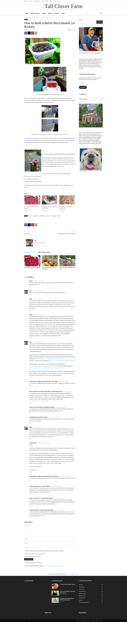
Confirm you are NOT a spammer (33, 562)
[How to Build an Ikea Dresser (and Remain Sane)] (50, 260)
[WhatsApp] (35, 33)
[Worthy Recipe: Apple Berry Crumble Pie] (67, 199)
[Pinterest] (32, 33)
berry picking (41, 215)
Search (80, 19)
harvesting (54, 215)
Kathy (30, 427)
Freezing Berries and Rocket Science (38, 417)
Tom (26, 29)
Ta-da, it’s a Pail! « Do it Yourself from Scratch (40, 498)
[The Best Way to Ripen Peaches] (55, 586)
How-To (29, 17)
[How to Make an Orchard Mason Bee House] (67, 260)
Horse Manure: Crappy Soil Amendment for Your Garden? (44, 476)
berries (30, 215)
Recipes (46, 1)
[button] (101, 13)
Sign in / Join (26, 1)
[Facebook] (25, 33)
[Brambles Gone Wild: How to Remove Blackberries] (55, 600)
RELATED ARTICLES (30, 252)
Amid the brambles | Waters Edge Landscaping (41, 510)
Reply (30, 286)
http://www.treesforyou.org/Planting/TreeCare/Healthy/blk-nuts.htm (47, 368)
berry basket (35, 215)
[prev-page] (25, 272)
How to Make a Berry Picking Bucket (32, 267)
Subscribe (82, 87)
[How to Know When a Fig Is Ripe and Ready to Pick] (55, 593)
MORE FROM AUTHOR (44, 252)
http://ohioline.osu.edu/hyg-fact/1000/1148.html (50, 358)
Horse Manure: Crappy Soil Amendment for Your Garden (43, 381)
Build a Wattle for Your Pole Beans (67, 233)
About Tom (27, 233)
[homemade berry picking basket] (49, 125)
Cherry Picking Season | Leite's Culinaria (39, 486)
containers (48, 215)
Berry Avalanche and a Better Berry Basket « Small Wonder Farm (45, 391)
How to (58, 215)
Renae (30, 281)
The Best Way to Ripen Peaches (67, 584)
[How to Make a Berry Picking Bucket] (32, 199)
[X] (29, 33)
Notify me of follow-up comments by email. (36, 553)
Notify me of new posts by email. (33, 556)
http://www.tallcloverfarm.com (40, 242)
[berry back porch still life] (49, 79)
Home (31, 1)
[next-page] (27, 272)
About (43, 1)
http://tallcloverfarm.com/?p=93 (37, 401)
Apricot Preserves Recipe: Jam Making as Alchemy (42, 407)
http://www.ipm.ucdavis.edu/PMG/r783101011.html (42, 366)
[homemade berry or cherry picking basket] (49, 111)
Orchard (51, 1)
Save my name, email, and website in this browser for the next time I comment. (45, 550)
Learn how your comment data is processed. (54, 565)
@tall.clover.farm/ (72, 574)
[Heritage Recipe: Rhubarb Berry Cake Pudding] (49, 199)
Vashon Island (36, 1)
